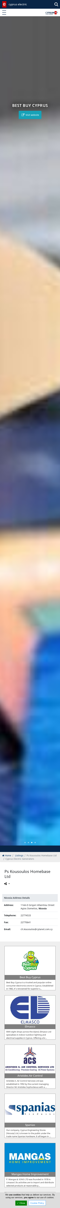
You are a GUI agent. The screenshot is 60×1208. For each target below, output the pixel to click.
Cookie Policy (37, 1203)
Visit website (32, 114)
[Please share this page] (7, 883)
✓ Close (21, 1203)
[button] (25, 842)
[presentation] (5, 433)
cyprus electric (18, 4)
